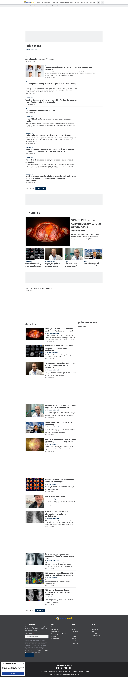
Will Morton (50, 597)
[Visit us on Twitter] (61, 668)
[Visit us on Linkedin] (65, 668)
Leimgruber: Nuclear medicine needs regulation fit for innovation (73, 264)
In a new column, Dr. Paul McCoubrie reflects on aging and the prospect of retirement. (60, 502)
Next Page (40, 188)
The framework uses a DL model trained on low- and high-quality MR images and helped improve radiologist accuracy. (60, 581)
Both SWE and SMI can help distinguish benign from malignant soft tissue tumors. (59, 355)
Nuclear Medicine (76, 217)
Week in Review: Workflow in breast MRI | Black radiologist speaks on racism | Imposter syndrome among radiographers (50, 178)
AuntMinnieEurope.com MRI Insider (40, 110)
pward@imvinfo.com (31, 49)
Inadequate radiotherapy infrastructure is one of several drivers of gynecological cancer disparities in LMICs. (60, 448)
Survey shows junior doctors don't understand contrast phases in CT (69, 68)
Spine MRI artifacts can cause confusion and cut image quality (48, 120)
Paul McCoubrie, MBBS (53, 499)
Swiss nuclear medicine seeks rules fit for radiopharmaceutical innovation (52, 265)
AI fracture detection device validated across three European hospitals (59, 592)
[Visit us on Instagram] (69, 668)
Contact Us (74, 671)
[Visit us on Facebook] (57, 668)
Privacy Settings (53, 671)
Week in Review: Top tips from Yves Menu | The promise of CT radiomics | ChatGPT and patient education (50, 150)
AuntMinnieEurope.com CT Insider (39, 59)
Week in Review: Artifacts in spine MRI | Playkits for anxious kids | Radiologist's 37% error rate (51, 101)
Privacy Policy (43, 671)
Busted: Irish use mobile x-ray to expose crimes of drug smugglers (49, 161)
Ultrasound (28, 261)
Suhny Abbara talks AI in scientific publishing (91, 264)
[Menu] (102, 2)
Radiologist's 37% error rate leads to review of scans (48, 135)
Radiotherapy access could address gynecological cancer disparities (60, 440)
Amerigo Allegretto (52, 352)
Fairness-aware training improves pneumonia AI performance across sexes (59, 556)
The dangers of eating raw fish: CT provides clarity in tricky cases (50, 85)
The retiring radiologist (55, 496)
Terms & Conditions (64, 671)
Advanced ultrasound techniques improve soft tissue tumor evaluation (33, 264)
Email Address (29, 633)
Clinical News (29, 98)
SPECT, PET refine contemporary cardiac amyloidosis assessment (86, 225)
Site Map (81, 671)
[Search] (98, 2)
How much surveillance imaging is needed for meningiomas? (59, 480)
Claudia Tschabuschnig (53, 333)
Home (66, 261)
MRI (26, 108)
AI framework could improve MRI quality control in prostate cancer (59, 574)
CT (26, 57)
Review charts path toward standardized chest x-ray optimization (56, 514)
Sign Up (29, 655)
